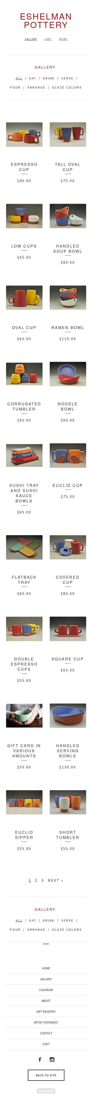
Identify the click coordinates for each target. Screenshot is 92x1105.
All (19, 78)
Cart (48, 39)
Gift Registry (46, 1012)
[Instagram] (52, 1059)
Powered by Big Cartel (46, 1091)
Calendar (46, 990)
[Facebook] (40, 1059)
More (63, 39)
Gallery (31, 39)
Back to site (46, 1075)
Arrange (36, 87)
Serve (67, 78)
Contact (46, 1033)
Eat (32, 78)
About (46, 1001)
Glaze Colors (67, 87)
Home (46, 968)
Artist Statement (46, 1022)
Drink (49, 78)
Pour (15, 87)
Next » (55, 880)
